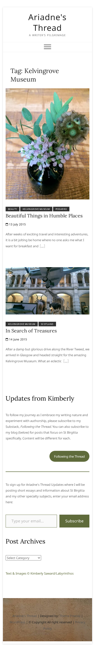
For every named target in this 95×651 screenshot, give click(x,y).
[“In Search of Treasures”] (66, 361)
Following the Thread (69, 456)
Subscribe (74, 521)
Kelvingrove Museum (36, 209)
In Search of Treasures (31, 331)
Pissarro (61, 209)
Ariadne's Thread (47, 22)
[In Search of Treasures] (48, 270)
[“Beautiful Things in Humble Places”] (42, 246)
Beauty (12, 209)
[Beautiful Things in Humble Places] (48, 91)
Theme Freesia (69, 616)
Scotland (47, 324)
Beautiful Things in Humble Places (44, 216)
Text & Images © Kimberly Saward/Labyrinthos (40, 573)
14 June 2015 (17, 339)
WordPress (17, 622)
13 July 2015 (17, 224)
